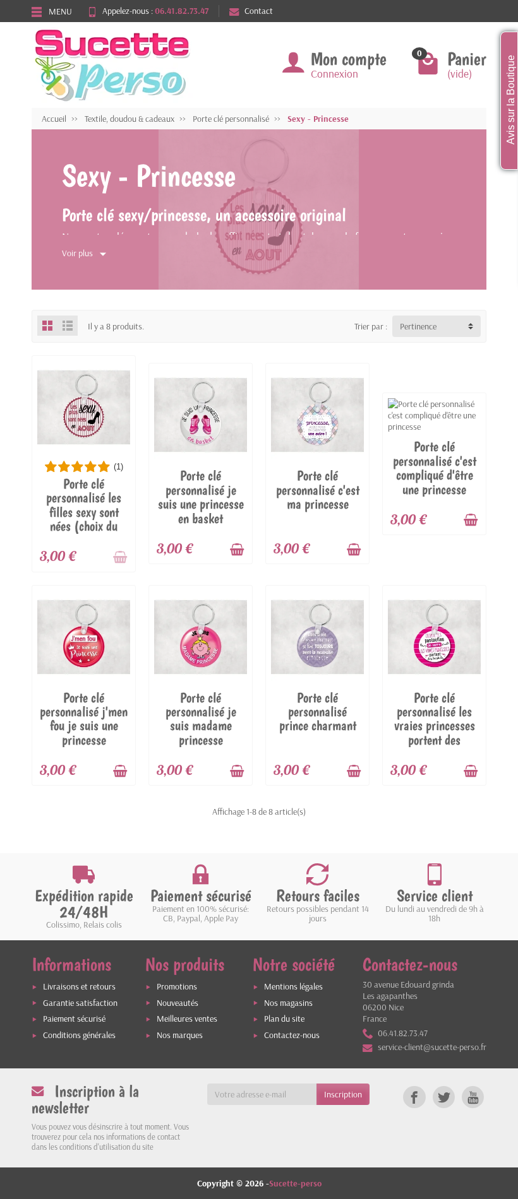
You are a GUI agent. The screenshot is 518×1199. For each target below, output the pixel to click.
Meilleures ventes (187, 1018)
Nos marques (180, 1035)
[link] (414, 1097)
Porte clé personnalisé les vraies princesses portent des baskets (434, 726)
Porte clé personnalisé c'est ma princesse (317, 489)
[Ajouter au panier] (120, 557)
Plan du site (284, 1018)
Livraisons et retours (79, 986)
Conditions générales (79, 1035)
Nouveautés (177, 1002)
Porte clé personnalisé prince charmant (317, 712)
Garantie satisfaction (80, 1002)
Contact (258, 10)
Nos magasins (288, 1002)
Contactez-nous (292, 1035)
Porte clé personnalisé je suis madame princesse (201, 718)
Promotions (177, 986)
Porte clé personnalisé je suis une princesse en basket (201, 496)
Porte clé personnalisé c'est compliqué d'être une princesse (434, 467)
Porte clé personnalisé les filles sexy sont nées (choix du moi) (83, 512)
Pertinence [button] (418, 326)
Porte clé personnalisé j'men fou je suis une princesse (84, 718)
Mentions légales (293, 986)
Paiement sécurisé (74, 1018)
